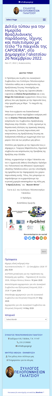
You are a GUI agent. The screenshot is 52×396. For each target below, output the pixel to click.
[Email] (41, 238)
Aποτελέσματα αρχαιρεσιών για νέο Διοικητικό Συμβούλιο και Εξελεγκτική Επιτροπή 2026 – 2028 (25, 287)
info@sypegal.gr (25, 346)
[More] (45, 238)
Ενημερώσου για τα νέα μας (21, 360)
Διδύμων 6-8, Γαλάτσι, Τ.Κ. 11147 (24, 338)
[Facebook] (25, 238)
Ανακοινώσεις (25, 63)
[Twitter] (29, 238)
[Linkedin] (33, 238)
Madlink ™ (40, 392)
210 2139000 (25, 342)
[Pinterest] (37, 238)
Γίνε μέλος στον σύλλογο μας (21, 356)
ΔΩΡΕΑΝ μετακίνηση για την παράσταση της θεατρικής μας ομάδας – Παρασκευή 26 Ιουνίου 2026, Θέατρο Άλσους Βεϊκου (25, 276)
